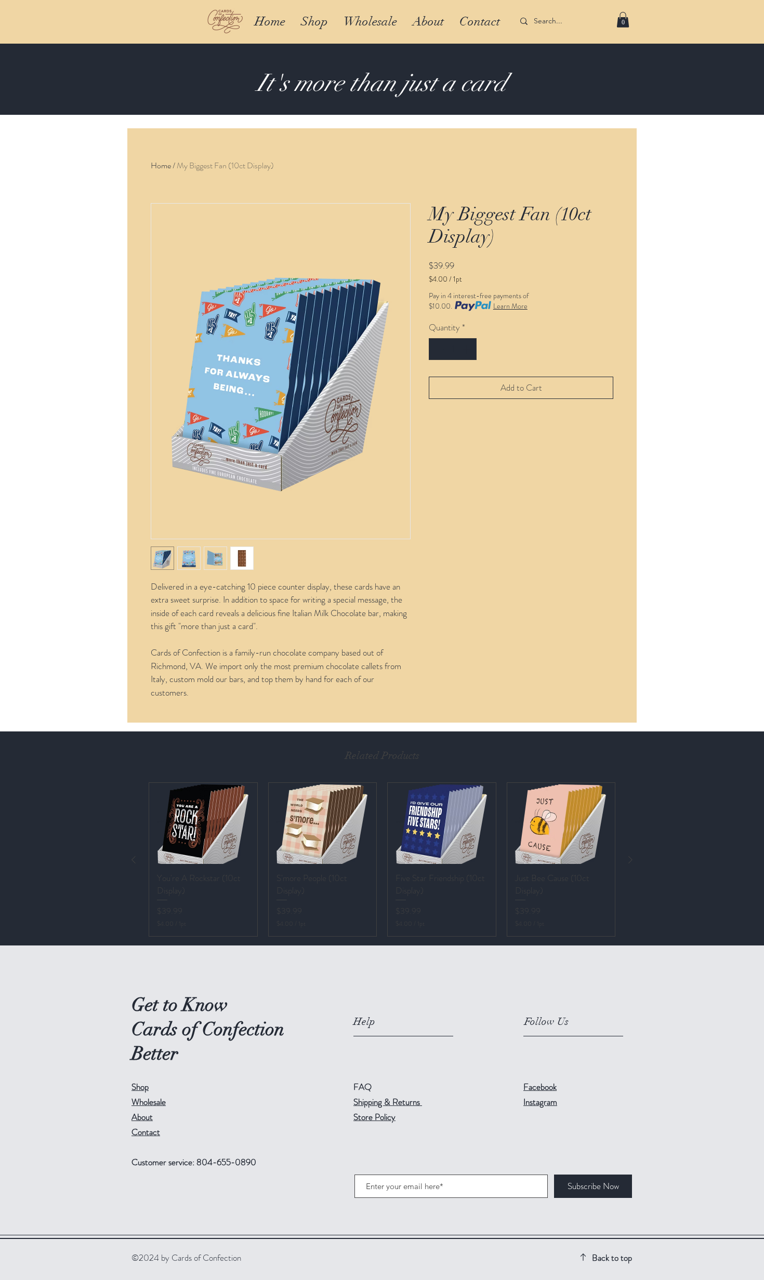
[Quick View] (203, 823)
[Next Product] (630, 860)
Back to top (612, 1257)
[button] (622, 20)
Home (161, 165)
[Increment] (468, 349)
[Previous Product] (133, 860)
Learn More (510, 306)
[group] (382, 859)
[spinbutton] (453, 349)
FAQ (362, 1087)
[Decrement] (438, 349)
